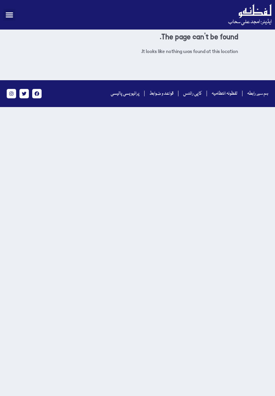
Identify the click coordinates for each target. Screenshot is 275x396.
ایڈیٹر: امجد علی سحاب (250, 22)
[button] (9, 15)
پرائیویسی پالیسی (125, 93)
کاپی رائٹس (192, 93)
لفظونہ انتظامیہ (224, 93)
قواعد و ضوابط (161, 93)
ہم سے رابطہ (257, 93)
